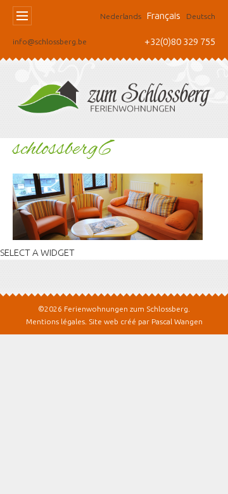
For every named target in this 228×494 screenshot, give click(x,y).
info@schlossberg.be (50, 41)
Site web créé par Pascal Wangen (146, 321)
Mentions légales (55, 321)
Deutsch (200, 16)
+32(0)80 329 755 (179, 41)
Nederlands (120, 16)
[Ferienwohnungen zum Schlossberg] (114, 100)
